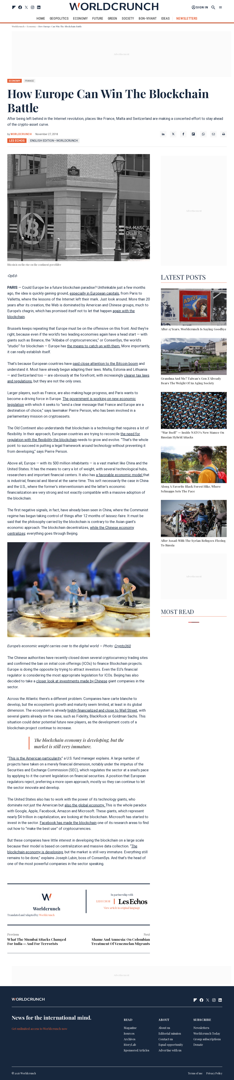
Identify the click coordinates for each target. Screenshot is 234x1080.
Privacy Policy (214, 1073)
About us (164, 1028)
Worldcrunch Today (206, 1033)
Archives (129, 1039)
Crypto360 (122, 646)
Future (97, 18)
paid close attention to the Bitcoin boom (105, 363)
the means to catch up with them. (93, 346)
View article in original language (122, 908)
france (29, 80)
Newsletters (186, 18)
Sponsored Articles (136, 1050)
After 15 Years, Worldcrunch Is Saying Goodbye (193, 329)
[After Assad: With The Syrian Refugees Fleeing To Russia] (194, 519)
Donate (198, 1045)
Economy (80, 18)
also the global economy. (85, 805)
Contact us (165, 1039)
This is (14, 758)
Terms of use (195, 1073)
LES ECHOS (17, 140)
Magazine (130, 1028)
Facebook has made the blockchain (68, 823)
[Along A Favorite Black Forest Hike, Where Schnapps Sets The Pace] (194, 465)
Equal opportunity (170, 1045)
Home (41, 18)
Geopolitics (59, 18)
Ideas (165, 18)
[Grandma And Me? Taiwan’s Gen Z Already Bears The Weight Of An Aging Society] (194, 357)
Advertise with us (169, 1050)
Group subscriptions (207, 1039)
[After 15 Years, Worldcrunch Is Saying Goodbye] (194, 308)
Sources (129, 1033)
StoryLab (130, 1045)
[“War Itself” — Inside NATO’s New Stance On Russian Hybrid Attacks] (194, 411)
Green (112, 18)
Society (128, 18)
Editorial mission (169, 1033)
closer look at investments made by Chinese (71, 681)
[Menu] (220, 7)
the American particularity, (40, 758)
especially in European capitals (94, 293)
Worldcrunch (18, 26)
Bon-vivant (148, 18)
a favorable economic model (119, 475)
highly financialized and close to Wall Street (102, 710)
